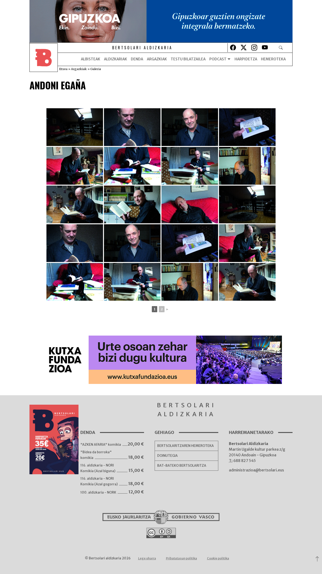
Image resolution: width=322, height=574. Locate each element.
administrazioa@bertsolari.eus (256, 470)
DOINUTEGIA (167, 455)
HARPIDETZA (246, 59)
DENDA (137, 59)
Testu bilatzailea (188, 59)
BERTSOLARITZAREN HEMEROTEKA (185, 446)
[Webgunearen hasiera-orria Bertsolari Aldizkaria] (43, 59)
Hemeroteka (273, 59)
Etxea (63, 69)
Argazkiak (157, 59)
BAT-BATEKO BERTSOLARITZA (181, 465)
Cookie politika (218, 558)
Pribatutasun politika (181, 558)
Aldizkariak (115, 59)
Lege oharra (147, 558)
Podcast (218, 59)
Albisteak (90, 59)
